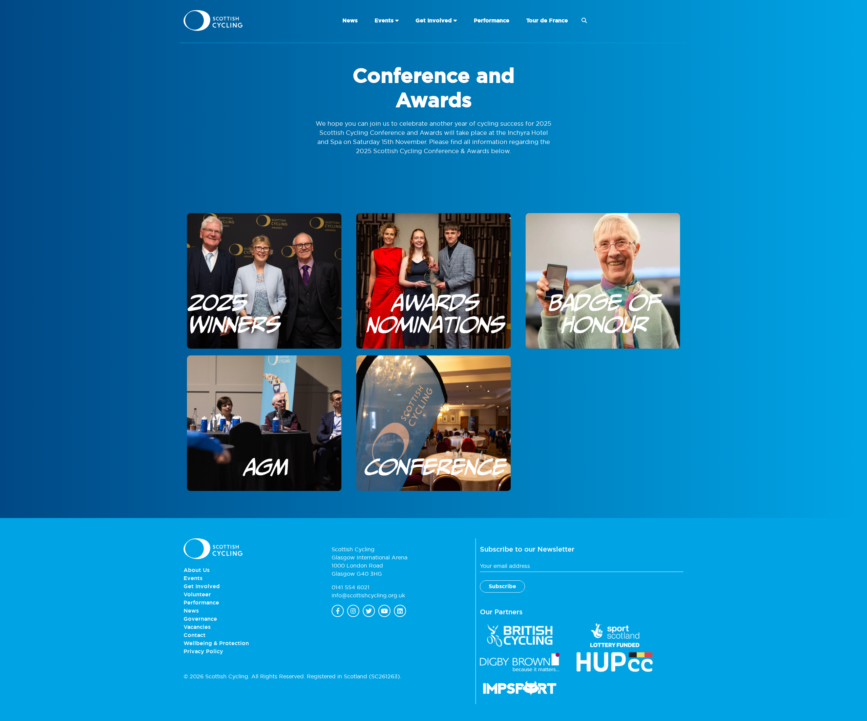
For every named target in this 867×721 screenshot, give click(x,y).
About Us (197, 570)
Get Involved (434, 20)
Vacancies (197, 627)
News (350, 20)
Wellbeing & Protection (216, 643)
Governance (200, 619)
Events (384, 20)
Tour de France (547, 20)
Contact (195, 635)
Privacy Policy (203, 651)
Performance (491, 20)
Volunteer (197, 594)
